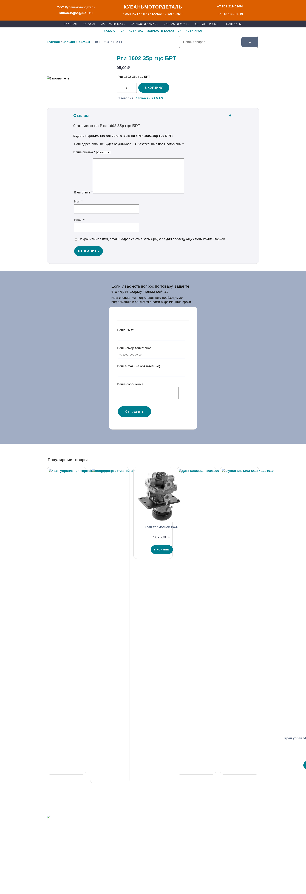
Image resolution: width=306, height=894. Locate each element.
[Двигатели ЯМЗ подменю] (220, 24)
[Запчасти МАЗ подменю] (124, 24)
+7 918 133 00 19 (134, 842)
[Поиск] (249, 42)
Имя (78, 201)
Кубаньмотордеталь (153, 6)
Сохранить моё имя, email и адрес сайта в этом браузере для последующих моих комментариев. (152, 239)
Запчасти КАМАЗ (76, 42)
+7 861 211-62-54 (230, 6)
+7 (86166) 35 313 (134, 857)
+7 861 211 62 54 (134, 826)
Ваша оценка (84, 152)
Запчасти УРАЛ (67, 851)
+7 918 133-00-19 (230, 14)
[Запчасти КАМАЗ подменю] (157, 24)
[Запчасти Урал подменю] (188, 24)
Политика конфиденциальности (208, 882)
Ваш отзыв (83, 192)
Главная (53, 42)
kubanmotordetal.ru (217, 845)
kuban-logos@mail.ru (76, 13)
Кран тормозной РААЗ (161, 527)
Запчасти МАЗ (66, 836)
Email (79, 220)
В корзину (154, 87)
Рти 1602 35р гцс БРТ (146, 58)
